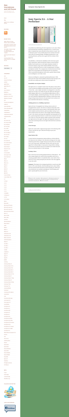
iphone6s (6, 173)
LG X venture (6, 199)
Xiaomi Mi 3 (6, 344)
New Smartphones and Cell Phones (10, 7)
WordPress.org (7, 378)
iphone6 (5, 171)
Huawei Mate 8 (7, 144)
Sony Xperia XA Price (54, 179)
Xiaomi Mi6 (6, 350)
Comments (7, 376)
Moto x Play (6, 217)
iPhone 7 (5, 167)
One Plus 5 (6, 247)
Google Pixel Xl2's (7, 116)
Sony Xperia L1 (7, 308)
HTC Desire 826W (7, 122)
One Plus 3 (6, 245)
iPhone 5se (6, 162)
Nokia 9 (5, 227)
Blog (5, 20)
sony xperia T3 (7, 312)
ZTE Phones (6, 364)
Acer (5, 76)
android (5, 82)
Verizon (5, 334)
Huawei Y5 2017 (7, 148)
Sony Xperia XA (7, 316)
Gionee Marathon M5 (8, 108)
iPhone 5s (6, 160)
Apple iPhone (6, 84)
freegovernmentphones (8, 102)
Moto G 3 (6, 213)
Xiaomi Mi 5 (6, 346)
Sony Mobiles (6, 304)
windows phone (7, 340)
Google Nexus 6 (7, 112)
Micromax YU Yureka (8, 205)
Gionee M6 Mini (7, 106)
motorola (6, 219)
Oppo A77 (6, 255)
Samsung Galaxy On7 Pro (9, 274)
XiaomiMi (6, 356)
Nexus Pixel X (6, 223)
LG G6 (5, 191)
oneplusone (6, 251)
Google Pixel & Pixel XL (8, 114)
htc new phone (7, 124)
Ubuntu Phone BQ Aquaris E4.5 (10, 332)
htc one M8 (6, 128)
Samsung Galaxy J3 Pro (8, 267)
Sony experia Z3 (7, 302)
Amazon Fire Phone (8, 80)
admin (39, 178)
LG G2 (5, 183)
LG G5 (5, 189)
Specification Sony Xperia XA (33, 180)
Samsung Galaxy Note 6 (8, 269)
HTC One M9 (6, 130)
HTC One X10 (6, 134)
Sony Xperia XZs (7, 324)
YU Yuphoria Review (8, 362)
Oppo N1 (5, 257)
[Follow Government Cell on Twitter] (10, 391)
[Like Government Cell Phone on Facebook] (10, 408)
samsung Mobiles (7, 288)
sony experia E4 (7, 300)
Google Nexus (6, 110)
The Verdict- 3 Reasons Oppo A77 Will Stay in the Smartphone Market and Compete (9, 51)
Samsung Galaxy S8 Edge (9, 282)
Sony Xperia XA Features (45, 179)
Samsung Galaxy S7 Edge (9, 278)
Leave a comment (44, 180)
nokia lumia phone (7, 239)
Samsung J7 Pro (7, 286)
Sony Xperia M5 (7, 310)
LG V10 (5, 197)
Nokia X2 (6, 241)
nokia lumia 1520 (7, 235)
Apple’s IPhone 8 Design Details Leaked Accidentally (9, 42)
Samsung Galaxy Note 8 (8, 272)
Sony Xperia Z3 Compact (9, 326)
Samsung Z (6, 290)
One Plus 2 (6, 243)
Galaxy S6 (6, 104)
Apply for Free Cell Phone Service (9, 23)
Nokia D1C (6, 231)
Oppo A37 (6, 253)
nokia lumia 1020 (7, 233)
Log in (5, 372)
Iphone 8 (5, 169)
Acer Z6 (5, 78)
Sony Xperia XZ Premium (9, 322)
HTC (5, 118)
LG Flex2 (5, 181)
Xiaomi (5, 342)
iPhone (5, 158)
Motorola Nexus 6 (7, 221)
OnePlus (5, 249)
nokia (5, 225)
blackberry (6, 92)
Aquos (5, 88)
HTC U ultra (6, 136)
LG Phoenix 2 (6, 195)
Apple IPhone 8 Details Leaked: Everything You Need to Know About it (10, 46)
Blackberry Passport (8, 98)
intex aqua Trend (7, 154)
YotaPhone (6, 360)
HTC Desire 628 (7, 120)
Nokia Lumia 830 (7, 237)
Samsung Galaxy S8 (8, 280)
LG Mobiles (6, 193)
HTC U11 (5, 138)
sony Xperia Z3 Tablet (8, 328)
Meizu (5, 201)
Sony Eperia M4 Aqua (8, 298)
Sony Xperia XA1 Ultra (8, 320)
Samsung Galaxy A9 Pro (8, 265)
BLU (5, 100)
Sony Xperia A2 (7, 306)
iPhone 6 (5, 165)
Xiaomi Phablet (7, 354)
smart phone (6, 294)
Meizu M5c (6, 203)
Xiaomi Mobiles (7, 352)
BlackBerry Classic (7, 94)
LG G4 (5, 187)
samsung (6, 261)
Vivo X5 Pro (6, 338)
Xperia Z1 (6, 358)
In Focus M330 (7, 152)
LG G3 (5, 185)
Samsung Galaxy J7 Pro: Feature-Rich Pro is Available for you (9, 59)
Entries (6, 374)
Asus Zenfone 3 (7, 90)
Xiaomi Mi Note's (7, 348)
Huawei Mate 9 (7, 146)
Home (5, 18)
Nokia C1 (6, 229)
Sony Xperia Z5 (7, 330)
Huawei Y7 (6, 150)
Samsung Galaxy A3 (8, 263)
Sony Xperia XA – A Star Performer (41, 20)
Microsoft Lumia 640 (8, 209)
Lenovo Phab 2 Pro (7, 177)
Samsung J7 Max (7, 284)
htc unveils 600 (7, 140)
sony (5, 296)
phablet (5, 259)
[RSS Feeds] (5, 32)
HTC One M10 (7, 126)
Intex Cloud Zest (7, 156)
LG (4, 179)
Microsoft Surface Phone (9, 211)
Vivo (5, 336)
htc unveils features (8, 142)
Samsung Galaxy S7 (8, 276)
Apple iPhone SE (7, 86)
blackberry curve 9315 (8, 96)
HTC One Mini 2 (7, 132)
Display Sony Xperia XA (54, 178)
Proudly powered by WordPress (34, 190)
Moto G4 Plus (6, 215)
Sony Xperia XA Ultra (8, 318)
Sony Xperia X (7, 314)
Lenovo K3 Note (7, 175)
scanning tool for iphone (9, 292)
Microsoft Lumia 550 (8, 207)
